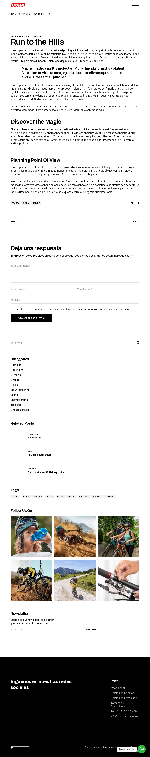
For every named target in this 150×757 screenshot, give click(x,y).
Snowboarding (19, 399)
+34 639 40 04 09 (126, 711)
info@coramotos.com (124, 716)
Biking (26, 203)
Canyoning (24, 14)
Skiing (27, 36)
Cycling (15, 379)
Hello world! (35, 437)
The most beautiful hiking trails (46, 472)
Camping (16, 364)
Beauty (15, 203)
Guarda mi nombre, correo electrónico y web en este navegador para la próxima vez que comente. (73, 309)
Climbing (16, 374)
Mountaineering (20, 389)
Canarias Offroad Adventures (106, 747)
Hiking (14, 384)
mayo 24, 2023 (40, 36)
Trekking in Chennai (39, 455)
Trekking (16, 404)
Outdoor (83, 497)
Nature (36, 203)
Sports (96, 497)
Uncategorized (20, 409)
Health (49, 497)
